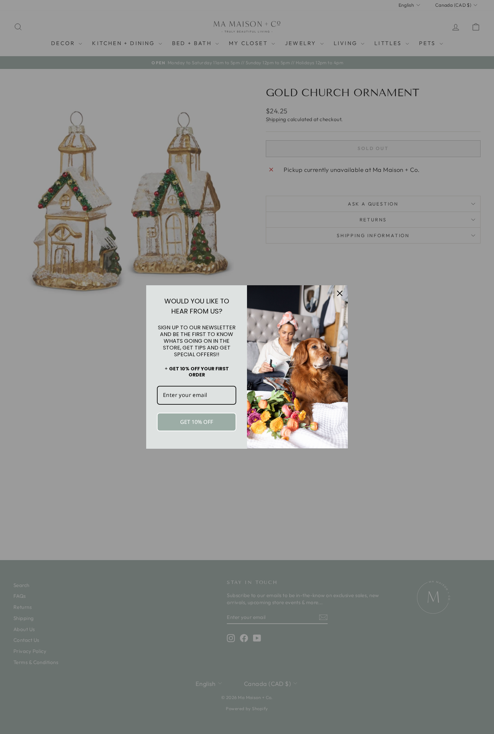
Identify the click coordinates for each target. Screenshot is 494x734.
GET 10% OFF (196, 422)
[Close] (340, 293)
